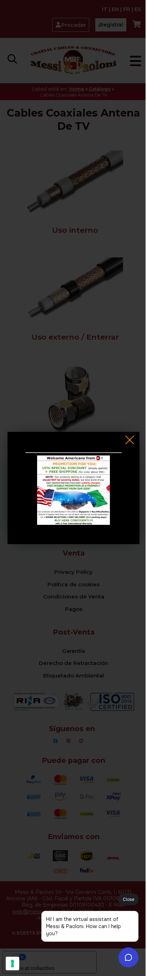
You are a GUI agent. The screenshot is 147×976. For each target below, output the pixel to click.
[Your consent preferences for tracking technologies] (12, 963)
